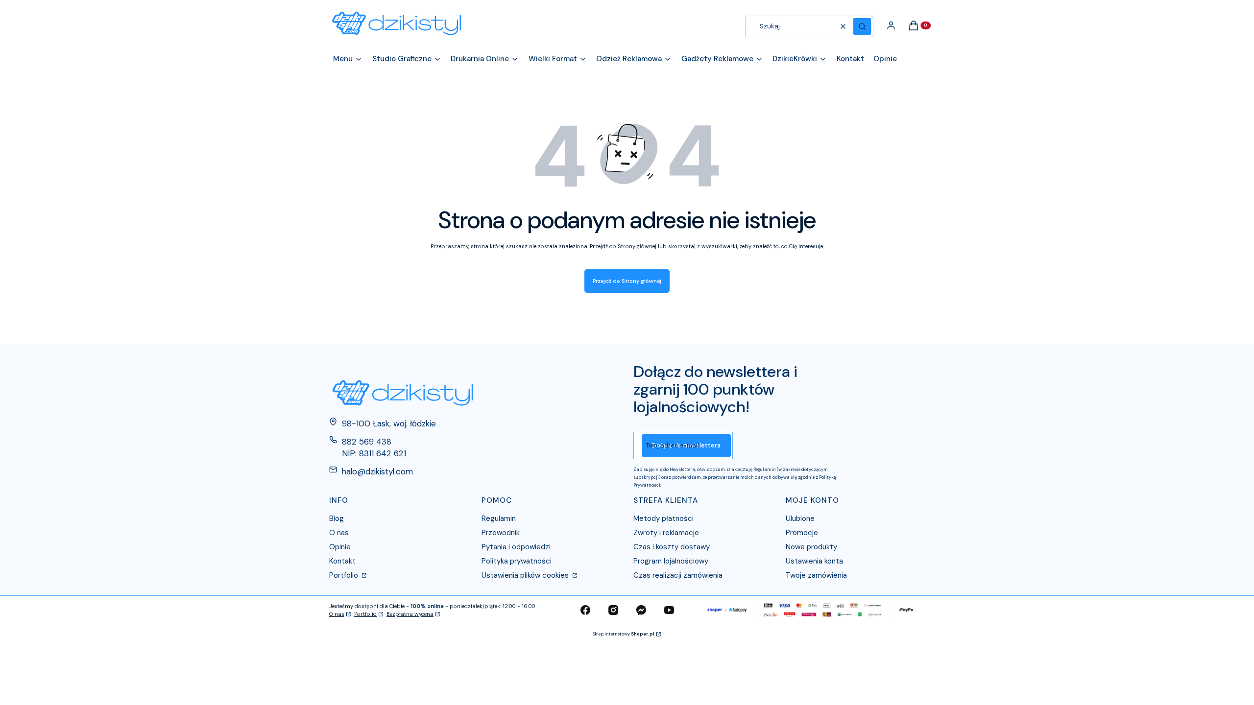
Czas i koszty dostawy (671, 547)
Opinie (340, 547)
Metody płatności (663, 518)
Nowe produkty (811, 547)
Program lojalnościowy (670, 561)
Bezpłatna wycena (410, 614)
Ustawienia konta (814, 561)
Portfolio (344, 575)
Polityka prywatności (517, 561)
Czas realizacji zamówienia (678, 575)
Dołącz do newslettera (686, 445)
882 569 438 (366, 441)
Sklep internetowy (623, 634)
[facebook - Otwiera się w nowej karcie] (585, 610)
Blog (336, 518)
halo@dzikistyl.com (377, 471)
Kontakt (342, 561)
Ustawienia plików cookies (526, 575)
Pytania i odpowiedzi (516, 547)
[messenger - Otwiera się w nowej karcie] (641, 610)
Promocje (802, 533)
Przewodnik (501, 533)
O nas (339, 533)
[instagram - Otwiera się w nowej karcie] (613, 610)
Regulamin (499, 518)
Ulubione (800, 518)
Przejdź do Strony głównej (627, 281)
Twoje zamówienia (816, 575)
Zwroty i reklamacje (666, 533)
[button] (862, 26)
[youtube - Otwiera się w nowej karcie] (669, 610)
